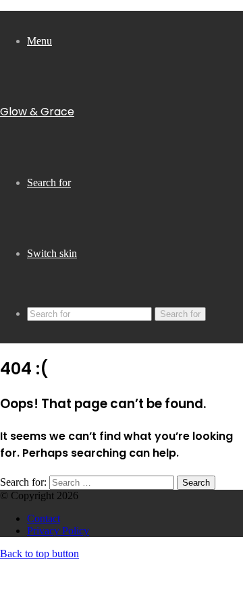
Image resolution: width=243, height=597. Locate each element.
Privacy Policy (58, 530)
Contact (43, 518)
